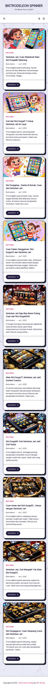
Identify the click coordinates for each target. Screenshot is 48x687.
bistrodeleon (10, 64)
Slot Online (10, 53)
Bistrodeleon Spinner (24, 6)
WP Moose (40, 683)
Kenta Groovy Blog (26, 683)
